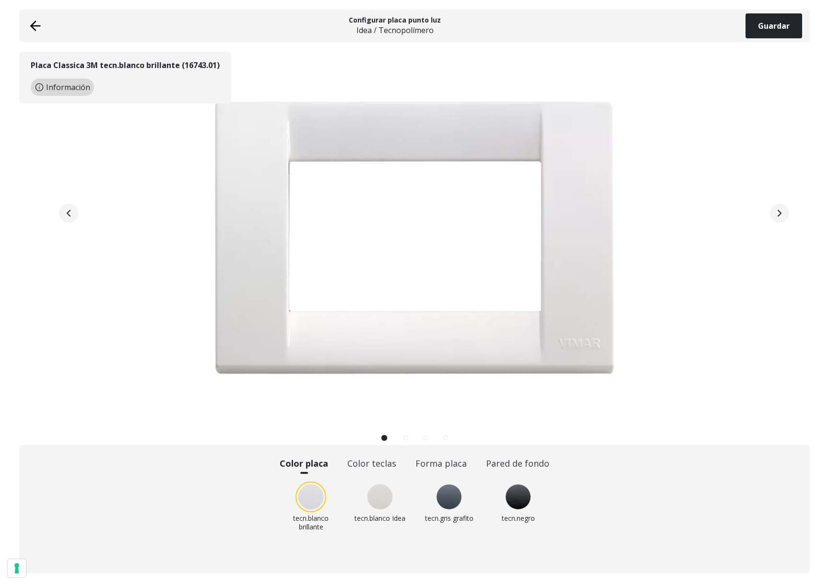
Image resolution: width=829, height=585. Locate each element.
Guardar (774, 26)
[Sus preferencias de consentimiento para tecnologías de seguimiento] (17, 568)
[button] (384, 438)
